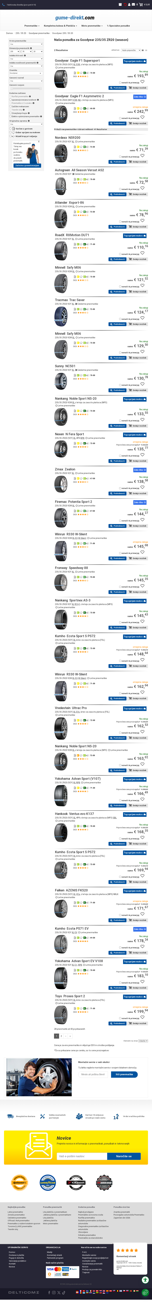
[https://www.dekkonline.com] (94, 1291)
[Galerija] (146, 50)
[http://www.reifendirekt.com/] (107, 1293)
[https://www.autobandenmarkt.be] (117, 1291)
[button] (145, 1280)
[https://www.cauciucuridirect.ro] (80, 1293)
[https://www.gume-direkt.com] (114, 1291)
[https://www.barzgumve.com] (87, 1293)
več (118, 1269)
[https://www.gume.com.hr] (90, 1293)
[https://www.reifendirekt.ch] (84, 1291)
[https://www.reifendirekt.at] (110, 1291)
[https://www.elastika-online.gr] (84, 1293)
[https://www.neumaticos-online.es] (107, 1291)
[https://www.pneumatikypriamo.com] (127, 1291)
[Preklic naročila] (125, 4)
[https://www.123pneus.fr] (80, 1291)
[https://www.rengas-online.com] (120, 1291)
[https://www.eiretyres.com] (134, 1291)
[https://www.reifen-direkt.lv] (100, 1293)
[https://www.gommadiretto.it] (90, 1291)
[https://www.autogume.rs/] (104, 1293)
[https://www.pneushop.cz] (124, 1291)
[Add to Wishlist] (144, 83)
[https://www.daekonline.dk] (97, 1291)
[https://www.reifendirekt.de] (77, 1291)
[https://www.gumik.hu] (137, 1291)
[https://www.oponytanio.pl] (77, 1293)
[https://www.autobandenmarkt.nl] (100, 1291)
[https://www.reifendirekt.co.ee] (94, 1293)
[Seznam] (142, 50)
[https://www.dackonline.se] (87, 1291)
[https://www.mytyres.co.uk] (104, 1291)
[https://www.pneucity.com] (130, 1291)
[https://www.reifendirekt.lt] (97, 1293)
